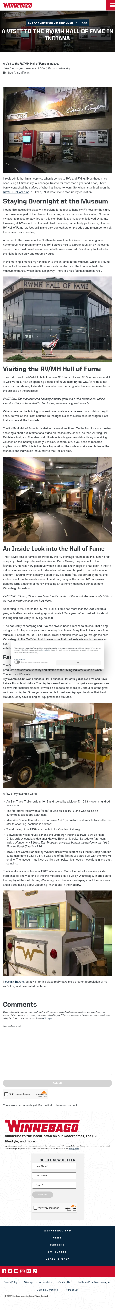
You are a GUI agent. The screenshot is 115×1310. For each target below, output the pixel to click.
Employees (57, 1251)
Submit (57, 1083)
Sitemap (28, 1282)
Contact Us (64, 1282)
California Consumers (47, 1289)
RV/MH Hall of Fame (16, 192)
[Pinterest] (29, 1272)
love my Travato (14, 981)
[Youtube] (16, 1272)
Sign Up (43, 1194)
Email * (39, 1185)
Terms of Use (71, 1289)
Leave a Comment (12, 1026)
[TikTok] (34, 1272)
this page (47, 1018)
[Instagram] (22, 1272)
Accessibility (45, 1282)
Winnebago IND (57, 1230)
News (57, 1237)
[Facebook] (4, 1272)
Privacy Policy (74, 1149)
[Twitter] (10, 1272)
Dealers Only (57, 1258)
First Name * (42, 1166)
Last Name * (42, 1175)
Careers (57, 1244)
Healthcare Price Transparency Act (94, 1282)
